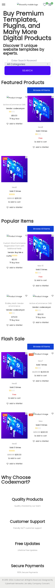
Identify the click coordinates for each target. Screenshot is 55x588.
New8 (40, 127)
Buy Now (15, 118)
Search (27, 70)
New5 (14, 187)
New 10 (40, 265)
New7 (40, 361)
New (40, 421)
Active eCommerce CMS (14, 104)
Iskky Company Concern (39, 583)
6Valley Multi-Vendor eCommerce (14, 304)
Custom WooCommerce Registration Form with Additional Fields (14, 246)
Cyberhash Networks (14, 583)
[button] (26, 97)
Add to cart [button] (42, 141)
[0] (44, 4)
